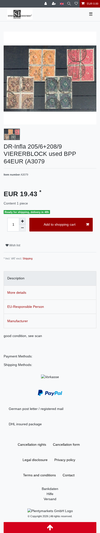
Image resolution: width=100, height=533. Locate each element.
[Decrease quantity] (22, 228)
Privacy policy (64, 460)
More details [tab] (16, 292)
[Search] (69, 4)
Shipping (28, 258)
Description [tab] (16, 278)
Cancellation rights (32, 444)
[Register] (54, 4)
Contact (69, 475)
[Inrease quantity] (22, 221)
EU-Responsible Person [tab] (25, 307)
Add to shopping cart (59, 224)
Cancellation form (66, 444)
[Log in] (46, 4)
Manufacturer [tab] (17, 321)
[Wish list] (76, 4)
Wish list (14, 245)
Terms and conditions (39, 475)
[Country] (61, 4)
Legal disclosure (35, 460)
